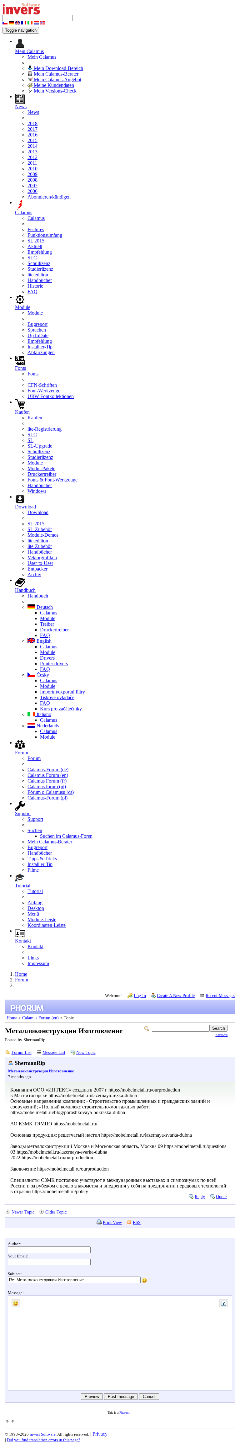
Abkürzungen (41, 352)
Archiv (34, 574)
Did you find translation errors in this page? (43, 1439)
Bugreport (38, 324)
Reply (200, 1196)
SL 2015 (36, 240)
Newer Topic (23, 1212)
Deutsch (44, 607)
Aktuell (35, 246)
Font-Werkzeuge (44, 390)
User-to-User (40, 563)
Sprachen (37, 329)
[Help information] (223, 1303)
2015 (33, 140)
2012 (33, 157)
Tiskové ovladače (57, 697)
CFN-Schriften (42, 385)
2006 (33, 191)
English (43, 641)
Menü (33, 913)
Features (36, 229)
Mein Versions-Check (54, 90)
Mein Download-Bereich (57, 68)
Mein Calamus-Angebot (56, 79)
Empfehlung (40, 252)
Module (35, 313)
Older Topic (56, 1212)
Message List (53, 1052)
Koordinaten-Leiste (47, 925)
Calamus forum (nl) (47, 786)
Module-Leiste (42, 919)
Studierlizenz (40, 269)
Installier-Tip (40, 346)
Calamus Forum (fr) (47, 781)
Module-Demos (43, 535)
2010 (33, 168)
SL (30, 440)
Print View (112, 1222)
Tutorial (35, 891)
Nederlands (47, 725)
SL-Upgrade (40, 446)
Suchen (35, 830)
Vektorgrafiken (42, 557)
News (33, 112)
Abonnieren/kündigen (49, 196)
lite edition (38, 274)
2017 (33, 129)
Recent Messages (220, 995)
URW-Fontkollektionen (51, 396)
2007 (33, 185)
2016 (33, 134)
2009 (33, 174)
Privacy (100, 1434)
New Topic (86, 1052)
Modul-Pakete (41, 468)
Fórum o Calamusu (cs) (51, 792)
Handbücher (40, 280)
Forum (34, 758)
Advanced (221, 1035)
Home (21, 974)
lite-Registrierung (45, 429)
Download (38, 512)
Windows (37, 491)
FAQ (33, 291)
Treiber (47, 624)
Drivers (47, 658)
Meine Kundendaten (53, 85)
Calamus (36, 218)
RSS (137, 1222)
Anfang (35, 902)
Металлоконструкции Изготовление (41, 1071)
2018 (33, 123)
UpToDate (38, 335)
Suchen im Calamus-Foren (66, 836)
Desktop (36, 908)
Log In (140, 995)
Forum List (22, 1052)
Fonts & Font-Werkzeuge (53, 479)
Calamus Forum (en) (48, 775)
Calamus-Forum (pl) (48, 797)
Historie (35, 286)
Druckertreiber (42, 474)
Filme (33, 870)
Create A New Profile (176, 995)
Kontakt (35, 946)
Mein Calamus (42, 57)
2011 (32, 163)
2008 (33, 180)
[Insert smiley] (16, 1303)
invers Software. (43, 1434)
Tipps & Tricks (42, 858)
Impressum (38, 963)
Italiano (43, 714)
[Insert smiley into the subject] (144, 1280)
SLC (32, 257)
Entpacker (38, 568)
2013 (33, 151)
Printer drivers (54, 663)
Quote (221, 1196)
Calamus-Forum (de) (48, 769)
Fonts (33, 373)
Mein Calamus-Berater (55, 74)
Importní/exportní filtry (62, 691)
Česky (42, 674)
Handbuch (38, 595)
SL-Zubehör (40, 529)
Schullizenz (39, 263)
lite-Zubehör (40, 546)
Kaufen (35, 417)
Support (35, 819)
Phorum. (124, 1412)
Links (33, 957)
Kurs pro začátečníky (61, 708)
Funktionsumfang (45, 235)
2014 (33, 146)
